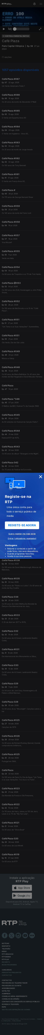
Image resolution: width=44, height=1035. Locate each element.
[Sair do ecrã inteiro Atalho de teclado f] (40, 1032)
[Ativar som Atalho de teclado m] (10, 1032)
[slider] (22, 1032)
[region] (22, 517)
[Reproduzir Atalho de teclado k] (4, 1032)
